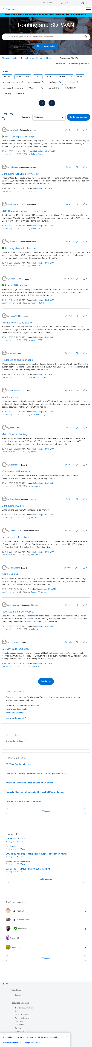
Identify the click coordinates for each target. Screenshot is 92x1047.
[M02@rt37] (16, 914)
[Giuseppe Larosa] (19, 922)
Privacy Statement (10, 1042)
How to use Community (16, 709)
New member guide (14, 712)
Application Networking (12, 88)
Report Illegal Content (23, 1031)
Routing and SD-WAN (45, 151)
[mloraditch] (17, 931)
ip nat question (10, 397)
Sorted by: (26, 117)
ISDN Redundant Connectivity (18, 612)
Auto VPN (69, 88)
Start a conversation (46, 46)
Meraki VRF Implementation (18, 861)
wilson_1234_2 (38, 303)
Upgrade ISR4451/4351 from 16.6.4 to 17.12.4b (28, 869)
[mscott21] (13, 941)
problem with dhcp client (15, 537)
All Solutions (46, 879)
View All (46, 811)
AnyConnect (54, 82)
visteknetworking (38, 415)
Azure (18, 94)
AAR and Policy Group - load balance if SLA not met (29, 783)
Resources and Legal (20, 1003)
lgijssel (34, 452)
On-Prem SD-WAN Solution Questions (23, 801)
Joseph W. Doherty (39, 377)
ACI (78, 76)
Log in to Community (15, 718)
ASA (31, 88)
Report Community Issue (24, 1008)
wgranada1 (36, 486)
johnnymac (35, 666)
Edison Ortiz (36, 229)
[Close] (67, 1036)
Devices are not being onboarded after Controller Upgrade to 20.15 (36, 773)
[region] (35, 1040)
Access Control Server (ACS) (58, 76)
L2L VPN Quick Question (15, 649)
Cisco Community (9, 58)
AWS (5, 94)
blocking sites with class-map (21, 248)
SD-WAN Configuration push (19, 764)
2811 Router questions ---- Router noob (24, 211)
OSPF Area (11, 846)
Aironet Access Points (11, 82)
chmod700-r (36, 555)
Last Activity (7, 154)
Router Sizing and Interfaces (17, 360)
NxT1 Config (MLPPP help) (20, 137)
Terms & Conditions (22, 1015)
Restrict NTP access (16, 285)
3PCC (5, 76)
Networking (51, 58)
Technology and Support (32, 58)
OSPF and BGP (10, 575)
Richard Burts (37, 154)
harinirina (35, 518)
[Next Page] (51, 103)
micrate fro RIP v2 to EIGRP (17, 323)
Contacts (18, 995)
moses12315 (36, 340)
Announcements (34, 82)
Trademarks (19, 1025)
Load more (46, 681)
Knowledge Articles (15, 741)
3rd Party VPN (21, 76)
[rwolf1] (14, 950)
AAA (36, 76)
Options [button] (85, 64)
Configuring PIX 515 (13, 506)
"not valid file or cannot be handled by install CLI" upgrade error (35, 792)
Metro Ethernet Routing (14, 434)
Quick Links (16, 990)
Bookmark (60, 64)
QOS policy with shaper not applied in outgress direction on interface (37, 854)
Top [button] (6, 984)
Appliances (71, 82)
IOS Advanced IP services (16, 472)
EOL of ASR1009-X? (15, 839)
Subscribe (73, 64)
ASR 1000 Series (47, 88)
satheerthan (36, 629)
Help (16, 1011)
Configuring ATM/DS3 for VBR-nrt (20, 174)
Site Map (18, 1028)
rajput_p (34, 191)
